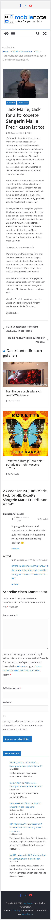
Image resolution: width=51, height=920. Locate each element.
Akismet (20, 666)
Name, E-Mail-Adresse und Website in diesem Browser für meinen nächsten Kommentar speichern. (23, 725)
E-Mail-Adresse (12, 688)
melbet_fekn (15, 783)
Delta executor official (19, 803)
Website (7, 702)
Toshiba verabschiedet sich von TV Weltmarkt (23, 393)
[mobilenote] (6, 33)
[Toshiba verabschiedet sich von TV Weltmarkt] (25, 364)
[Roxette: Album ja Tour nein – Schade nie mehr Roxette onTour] (25, 413)
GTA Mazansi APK (17, 824)
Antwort (15, 548)
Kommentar (22, 103)
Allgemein (11, 103)
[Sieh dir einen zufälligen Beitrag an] (44, 33)
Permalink (44, 519)
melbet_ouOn (15, 762)
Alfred (7, 556)
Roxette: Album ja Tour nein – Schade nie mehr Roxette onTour (25, 464)
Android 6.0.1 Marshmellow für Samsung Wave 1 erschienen (25, 827)
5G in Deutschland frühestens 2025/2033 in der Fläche (22, 328)
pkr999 (12, 855)
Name (7, 674)
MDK (29, 133)
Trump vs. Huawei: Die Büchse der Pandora (26, 339)
